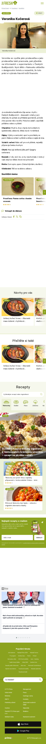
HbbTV (7, 699)
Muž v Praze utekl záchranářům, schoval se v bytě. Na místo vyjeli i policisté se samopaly (23, 617)
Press (25, 692)
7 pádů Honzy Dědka (14, 662)
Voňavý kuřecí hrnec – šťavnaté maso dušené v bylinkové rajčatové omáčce (16, 320)
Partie (28, 656)
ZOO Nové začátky (23, 659)
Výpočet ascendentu (10, 668)
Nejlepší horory (34, 652)
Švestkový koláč (23, 672)
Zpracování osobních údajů (29, 703)
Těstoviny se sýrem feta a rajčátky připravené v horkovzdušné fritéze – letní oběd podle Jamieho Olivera (21, 480)
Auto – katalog (35, 659)
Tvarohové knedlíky (24, 668)
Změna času (21, 656)
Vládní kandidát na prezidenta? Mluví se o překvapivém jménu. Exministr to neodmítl (21, 606)
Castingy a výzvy (28, 696)
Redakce (25, 711)
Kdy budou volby (12, 659)
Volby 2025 (25, 662)
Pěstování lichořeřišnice (34, 665)
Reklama (7, 696)
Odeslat (39, 537)
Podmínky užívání (10, 702)
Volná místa (8, 692)
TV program (13, 656)
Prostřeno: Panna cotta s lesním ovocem (17, 199)
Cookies (7, 708)
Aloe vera (23, 665)
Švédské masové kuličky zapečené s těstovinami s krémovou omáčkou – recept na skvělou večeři (22, 452)
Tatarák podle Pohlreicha (11, 665)
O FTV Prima (8, 689)
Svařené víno (33, 662)
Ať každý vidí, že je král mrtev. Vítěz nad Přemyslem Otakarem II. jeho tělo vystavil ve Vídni (20, 627)
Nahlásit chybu (9, 717)
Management (27, 689)
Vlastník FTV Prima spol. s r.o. (12, 712)
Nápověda (26, 708)
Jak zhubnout (11, 652)
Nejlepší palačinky (36, 668)
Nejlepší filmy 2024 (22, 652)
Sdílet (38, 13)
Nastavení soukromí (29, 717)
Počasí (34, 656)
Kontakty (25, 699)
